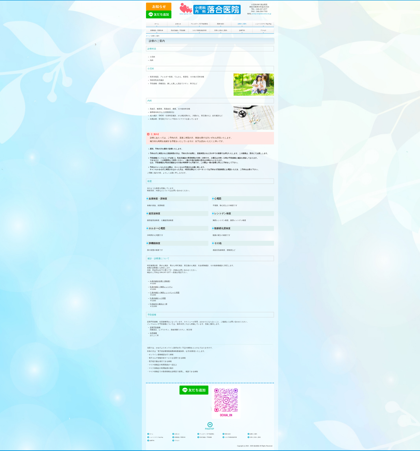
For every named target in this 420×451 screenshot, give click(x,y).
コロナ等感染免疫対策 (199, 30)
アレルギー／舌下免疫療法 (199, 24)
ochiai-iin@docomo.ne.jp (261, 14)
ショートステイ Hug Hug (263, 24)
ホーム (157, 24)
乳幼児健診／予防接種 (178, 30)
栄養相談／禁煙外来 (156, 30)
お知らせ (178, 24)
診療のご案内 (242, 24)
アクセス (263, 30)
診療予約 (242, 30)
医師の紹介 (220, 24)
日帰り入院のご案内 (220, 30)
